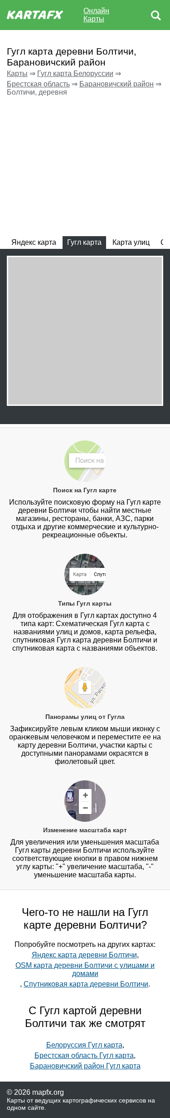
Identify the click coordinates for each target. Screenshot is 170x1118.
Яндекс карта (33, 242)
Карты (17, 73)
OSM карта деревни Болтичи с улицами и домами (85, 969)
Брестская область (38, 84)
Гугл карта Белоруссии (75, 73)
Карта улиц (131, 242)
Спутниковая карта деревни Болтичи (86, 984)
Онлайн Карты (96, 15)
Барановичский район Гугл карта (85, 1066)
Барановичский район (116, 84)
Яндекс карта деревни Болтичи (84, 955)
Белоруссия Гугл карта (84, 1045)
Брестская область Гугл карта (84, 1055)
